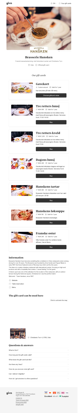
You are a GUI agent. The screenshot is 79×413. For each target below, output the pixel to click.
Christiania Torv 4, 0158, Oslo (40, 337)
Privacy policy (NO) (21, 402)
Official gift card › (44, 65)
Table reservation (18, 284)
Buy (51, 122)
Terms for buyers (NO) (22, 400)
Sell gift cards (20, 404)
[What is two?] (67, 393)
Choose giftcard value (51, 95)
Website (14, 280)
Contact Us (19, 398)
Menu (14, 287)
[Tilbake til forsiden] (9, 3)
